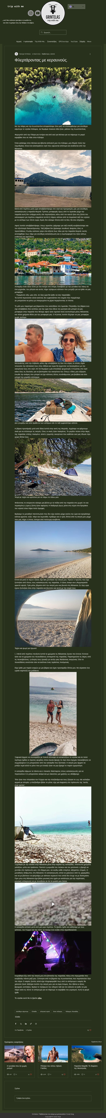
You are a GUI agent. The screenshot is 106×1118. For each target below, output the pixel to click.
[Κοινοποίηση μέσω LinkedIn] (26, 1024)
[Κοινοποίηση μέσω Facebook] (16, 1024)
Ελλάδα (34, 1011)
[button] (40, 41)
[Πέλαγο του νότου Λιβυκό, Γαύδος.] (53, 1054)
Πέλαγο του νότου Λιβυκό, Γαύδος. (51, 1067)
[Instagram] (31, 13)
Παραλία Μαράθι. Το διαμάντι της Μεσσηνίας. (86, 1067)
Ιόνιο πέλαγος (57, 1011)
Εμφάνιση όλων (97, 1041)
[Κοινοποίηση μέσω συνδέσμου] (31, 1024)
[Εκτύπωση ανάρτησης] (36, 1024)
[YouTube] (38, 13)
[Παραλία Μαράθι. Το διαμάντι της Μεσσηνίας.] (87, 1054)
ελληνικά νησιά (45, 1011)
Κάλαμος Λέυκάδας (72, 1011)
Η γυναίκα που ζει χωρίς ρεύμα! (17, 1067)
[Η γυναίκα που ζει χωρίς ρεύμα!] (19, 1054)
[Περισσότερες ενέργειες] (90, 54)
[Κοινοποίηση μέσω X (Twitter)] (21, 1024)
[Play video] (53, 904)
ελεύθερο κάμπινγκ (22, 1011)
